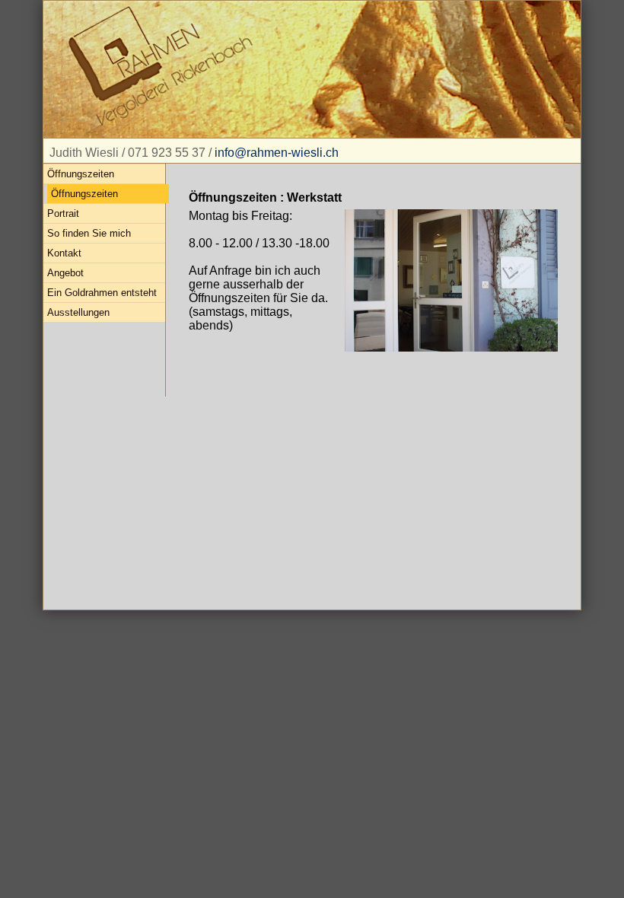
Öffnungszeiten (80, 174)
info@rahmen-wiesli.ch (277, 152)
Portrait (63, 213)
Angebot (65, 273)
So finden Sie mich (89, 233)
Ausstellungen (78, 312)
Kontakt (64, 253)
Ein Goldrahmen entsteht (102, 292)
